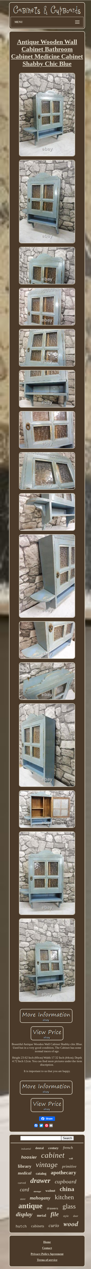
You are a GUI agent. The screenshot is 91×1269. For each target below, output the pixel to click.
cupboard (65, 1181)
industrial (26, 1148)
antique (30, 1206)
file (55, 1214)
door (75, 1216)
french (68, 1147)
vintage (47, 1165)
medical (24, 1173)
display (24, 1214)
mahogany (40, 1198)
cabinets (37, 1226)
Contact (47, 1248)
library (24, 1166)
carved (22, 1182)
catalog (41, 1173)
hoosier (29, 1157)
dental (39, 1148)
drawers (52, 1208)
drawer (40, 1180)
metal (41, 1215)
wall (71, 1158)
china (67, 1189)
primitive (69, 1166)
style (66, 1216)
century (53, 1148)
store (22, 1199)
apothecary (63, 1172)
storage (37, 1191)
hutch (21, 1226)
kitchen (64, 1197)
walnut (50, 1190)
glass (69, 1206)
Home (47, 1242)
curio (54, 1225)
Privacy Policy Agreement (47, 1254)
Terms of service (47, 1259)
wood (70, 1223)
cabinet (52, 1155)
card (24, 1189)
